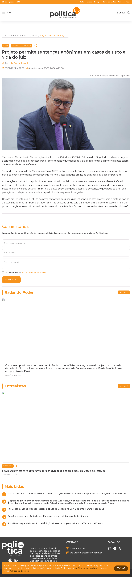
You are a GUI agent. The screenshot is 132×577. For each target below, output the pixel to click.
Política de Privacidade (34, 272)
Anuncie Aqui (124, 2)
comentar (11, 279)
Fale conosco (86, 2)
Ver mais (122, 292)
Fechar (121, 568)
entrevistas (8, 466)
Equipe (97, 2)
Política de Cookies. (19, 571)
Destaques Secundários (21, 45)
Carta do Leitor (109, 2)
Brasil (5, 45)
